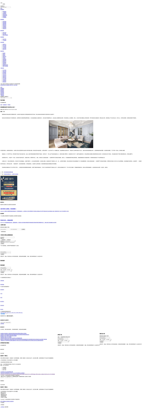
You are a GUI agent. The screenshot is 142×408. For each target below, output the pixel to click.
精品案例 (4, 16)
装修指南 (20, 339)
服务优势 (4, 49)
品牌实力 (4, 44)
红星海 (13, 374)
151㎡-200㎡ (16, 312)
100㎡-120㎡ (6, 312)
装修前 (4, 53)
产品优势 (4, 46)
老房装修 (4, 27)
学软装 (4, 57)
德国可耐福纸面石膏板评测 (32, 222)
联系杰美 (4, 81)
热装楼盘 (2, 37)
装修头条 (4, 56)
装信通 (11, 371)
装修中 (4, 54)
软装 (16, 85)
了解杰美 (2, 68)
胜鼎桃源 (2, 374)
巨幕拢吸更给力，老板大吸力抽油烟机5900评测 (47, 222)
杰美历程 (24, 340)
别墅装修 (4, 21)
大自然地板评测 (24, 222)
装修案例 (2, 9)
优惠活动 (4, 28)
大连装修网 (8, 371)
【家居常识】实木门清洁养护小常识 (61, 211)
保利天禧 (19, 374)
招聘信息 (4, 77)
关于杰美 (4, 70)
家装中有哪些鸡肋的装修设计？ (11, 211)
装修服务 (2, 19)
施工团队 (4, 33)
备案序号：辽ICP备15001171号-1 (6, 377)
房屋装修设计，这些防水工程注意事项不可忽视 (26, 211)
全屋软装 (4, 26)
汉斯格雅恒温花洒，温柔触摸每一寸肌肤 (13, 222)
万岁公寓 (6, 374)
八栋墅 (31, 374)
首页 (1, 8)
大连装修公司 (3, 371)
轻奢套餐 (4, 22)
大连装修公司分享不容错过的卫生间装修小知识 (45, 211)
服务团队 (2, 30)
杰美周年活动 (3, 85)
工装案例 (4, 12)
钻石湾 (16, 374)
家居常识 (4, 61)
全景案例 (4, 17)
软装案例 (4, 13)
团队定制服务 (14, 335)
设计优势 (4, 45)
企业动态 (4, 79)
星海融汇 (34, 374)
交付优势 (4, 47)
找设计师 (4, 32)
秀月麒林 (22, 374)
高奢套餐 (4, 23)
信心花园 (41, 374)
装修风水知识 (5, 64)
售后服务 (4, 72)
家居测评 (4, 62)
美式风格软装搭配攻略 (8, 172)
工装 (14, 85)
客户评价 (4, 73)
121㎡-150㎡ (11, 312)
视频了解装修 (5, 66)
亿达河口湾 (49, 374)
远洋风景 (45, 374)
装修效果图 (5, 15)
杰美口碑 (4, 71)
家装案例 (4, 11)
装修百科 (2, 51)
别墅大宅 (11, 85)
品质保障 (2, 42)
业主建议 (4, 80)
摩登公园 (37, 374)
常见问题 (4, 78)
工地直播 (4, 40)
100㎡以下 (2, 312)
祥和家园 (53, 374)
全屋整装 (8, 85)
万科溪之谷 (10, 374)
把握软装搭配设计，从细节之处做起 (11, 174)
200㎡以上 (21, 312)
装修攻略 (4, 60)
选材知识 (4, 63)
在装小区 (4, 39)
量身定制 (16, 334)
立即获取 (2, 243)
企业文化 (4, 74)
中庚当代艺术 (27, 374)
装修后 (4, 55)
